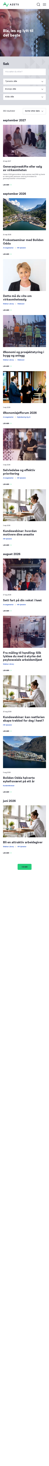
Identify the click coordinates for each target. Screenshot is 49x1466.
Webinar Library (8, 304)
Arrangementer (8, 248)
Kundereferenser (8, 786)
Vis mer (25, 867)
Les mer (8, 185)
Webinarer (20, 304)
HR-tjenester (21, 248)
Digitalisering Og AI (23, 417)
